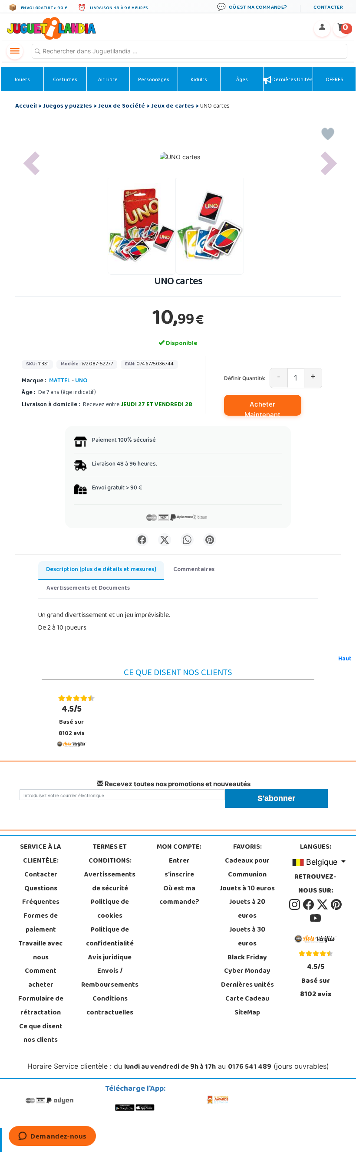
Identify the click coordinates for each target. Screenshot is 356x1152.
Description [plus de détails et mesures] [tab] (101, 570)
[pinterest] (336, 905)
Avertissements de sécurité (109, 882)
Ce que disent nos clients (41, 1034)
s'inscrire (179, 875)
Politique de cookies (110, 909)
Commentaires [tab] (193, 570)
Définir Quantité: (244, 378)
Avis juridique (110, 958)
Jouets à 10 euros (247, 889)
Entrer (179, 861)
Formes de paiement (40, 923)
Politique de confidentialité (110, 937)
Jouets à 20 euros (247, 909)
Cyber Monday (247, 971)
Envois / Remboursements (109, 978)
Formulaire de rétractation (40, 1006)
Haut (345, 659)
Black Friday (247, 958)
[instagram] (295, 905)
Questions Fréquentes (40, 896)
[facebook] (309, 905)
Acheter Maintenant (262, 408)
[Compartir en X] (164, 539)
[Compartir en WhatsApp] (187, 539)
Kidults (199, 80)
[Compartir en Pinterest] (209, 539)
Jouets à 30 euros (247, 937)
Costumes (65, 80)
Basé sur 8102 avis (72, 721)
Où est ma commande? (179, 896)
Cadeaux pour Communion (247, 868)
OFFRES (334, 80)
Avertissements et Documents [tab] (88, 588)
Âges (242, 80)
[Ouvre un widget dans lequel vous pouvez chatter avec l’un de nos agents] (52, 1137)
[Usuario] (322, 28)
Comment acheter (40, 978)
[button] (31, 163)
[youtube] (315, 918)
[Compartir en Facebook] (141, 539)
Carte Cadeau (247, 999)
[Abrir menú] (15, 51)
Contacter (40, 875)
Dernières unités (292, 80)
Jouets (22, 80)
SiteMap (247, 1013)
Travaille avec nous (41, 951)
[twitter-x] (323, 905)
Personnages (153, 80)
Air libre (108, 80)
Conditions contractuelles (109, 1006)
